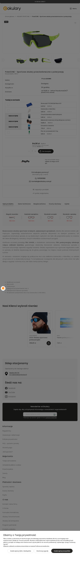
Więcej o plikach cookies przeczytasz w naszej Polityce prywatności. (26, 546)
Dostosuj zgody (42, 551)
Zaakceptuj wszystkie (62, 551)
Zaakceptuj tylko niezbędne (20, 551)
